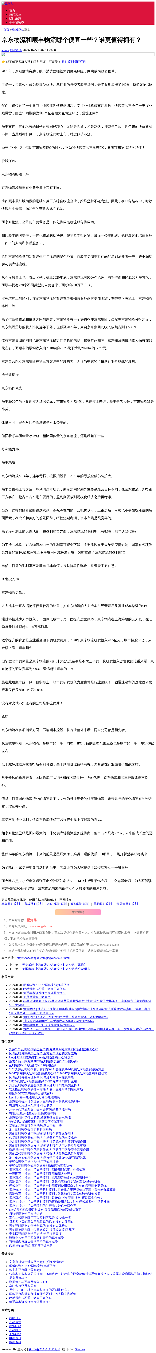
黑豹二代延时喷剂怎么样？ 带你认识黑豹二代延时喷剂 (46, 1153)
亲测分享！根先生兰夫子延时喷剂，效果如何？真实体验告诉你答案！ (56, 1193)
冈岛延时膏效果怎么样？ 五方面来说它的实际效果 (43, 1053)
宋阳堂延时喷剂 (127, 903)
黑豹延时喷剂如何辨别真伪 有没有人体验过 (38, 1225)
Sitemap (80, 1349)
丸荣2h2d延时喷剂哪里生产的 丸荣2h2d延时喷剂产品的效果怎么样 (53, 1049)
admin (5, 50)
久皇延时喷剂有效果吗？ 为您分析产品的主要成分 (43, 1137)
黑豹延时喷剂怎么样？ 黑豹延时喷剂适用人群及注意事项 (47, 1145)
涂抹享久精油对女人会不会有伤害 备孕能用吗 (40, 1109)
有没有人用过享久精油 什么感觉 (31, 1105)
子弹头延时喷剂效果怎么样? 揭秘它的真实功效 (40, 1165)
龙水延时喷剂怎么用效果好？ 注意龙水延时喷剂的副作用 (47, 1141)
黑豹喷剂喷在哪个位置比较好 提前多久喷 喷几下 (42, 1229)
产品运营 (15, 1322)
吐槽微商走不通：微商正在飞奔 (44, 989)
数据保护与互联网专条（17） (29, 1281)
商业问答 (15, 1326)
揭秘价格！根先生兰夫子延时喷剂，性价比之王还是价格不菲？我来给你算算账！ (64, 1189)
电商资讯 (15, 1338)
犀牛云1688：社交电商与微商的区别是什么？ (39, 1290)
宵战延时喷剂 (33, 903)
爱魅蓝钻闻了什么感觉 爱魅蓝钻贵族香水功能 (40, 1117)
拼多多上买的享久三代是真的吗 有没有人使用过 (41, 1221)
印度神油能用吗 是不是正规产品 (31, 1245)
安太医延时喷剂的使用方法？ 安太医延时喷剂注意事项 (46, 1089)
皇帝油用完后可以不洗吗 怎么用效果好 (35, 1125)
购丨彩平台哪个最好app (25, 1269)
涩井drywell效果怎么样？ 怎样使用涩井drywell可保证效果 (47, 1157)
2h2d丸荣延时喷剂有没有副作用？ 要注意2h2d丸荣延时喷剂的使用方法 (56, 1069)
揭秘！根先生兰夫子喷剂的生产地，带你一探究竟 (42, 1205)
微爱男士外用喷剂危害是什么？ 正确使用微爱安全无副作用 (49, 1149)
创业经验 (17, 29)
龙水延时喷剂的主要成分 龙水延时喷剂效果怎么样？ (44, 1085)
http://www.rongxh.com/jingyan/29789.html (43, 957)
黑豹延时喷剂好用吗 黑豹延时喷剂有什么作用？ (41, 1133)
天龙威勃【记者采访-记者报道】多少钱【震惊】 (54, 965)
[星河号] (8, 3)
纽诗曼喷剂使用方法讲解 (26, 1213)
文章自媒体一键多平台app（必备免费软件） (38, 1261)
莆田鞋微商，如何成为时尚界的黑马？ (49, 1025)
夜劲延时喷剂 (80, 903)
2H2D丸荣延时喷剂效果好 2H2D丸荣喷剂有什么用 (43, 1081)
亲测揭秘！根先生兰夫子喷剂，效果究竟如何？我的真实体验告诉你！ (56, 1181)
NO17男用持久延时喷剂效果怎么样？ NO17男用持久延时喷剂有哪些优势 (58, 1073)
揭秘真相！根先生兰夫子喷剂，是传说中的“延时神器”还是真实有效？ (56, 1197)
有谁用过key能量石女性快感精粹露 (32, 1113)
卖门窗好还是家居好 (23, 1286)
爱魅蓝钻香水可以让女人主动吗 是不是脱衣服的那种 (44, 1101)
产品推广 (15, 1330)
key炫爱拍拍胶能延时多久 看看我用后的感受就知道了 (45, 1209)
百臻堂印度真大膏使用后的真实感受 (33, 1241)
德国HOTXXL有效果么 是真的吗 (31, 1093)
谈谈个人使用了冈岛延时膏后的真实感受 (36, 1237)
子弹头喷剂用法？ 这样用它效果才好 (34, 1161)
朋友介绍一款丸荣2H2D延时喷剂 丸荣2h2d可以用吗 (43, 1061)
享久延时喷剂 (11, 903)
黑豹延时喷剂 (103, 903)
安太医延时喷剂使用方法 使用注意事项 (35, 1233)
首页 (12, 10)
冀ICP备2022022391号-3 (44, 1349)
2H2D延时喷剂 (57, 903)
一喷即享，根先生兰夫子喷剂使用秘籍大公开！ (41, 1173)
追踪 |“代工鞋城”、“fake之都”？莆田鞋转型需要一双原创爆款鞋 (65, 1017)
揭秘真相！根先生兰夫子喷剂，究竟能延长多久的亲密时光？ (50, 1177)
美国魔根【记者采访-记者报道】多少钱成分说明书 (56, 969)
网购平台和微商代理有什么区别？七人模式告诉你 (42, 1294)
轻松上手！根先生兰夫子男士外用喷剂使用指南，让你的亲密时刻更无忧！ (59, 1185)
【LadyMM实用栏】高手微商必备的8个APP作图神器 (58, 1021)
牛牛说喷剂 (16, 22)
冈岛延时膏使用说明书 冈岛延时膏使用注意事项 (41, 1077)
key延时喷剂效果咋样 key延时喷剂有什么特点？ (41, 1057)
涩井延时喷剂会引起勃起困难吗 (30, 1129)
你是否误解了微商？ (37, 997)
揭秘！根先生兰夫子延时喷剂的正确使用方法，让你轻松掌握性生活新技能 (59, 1201)
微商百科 (15, 1342)
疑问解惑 (15, 18)
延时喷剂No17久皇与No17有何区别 (32, 1065)
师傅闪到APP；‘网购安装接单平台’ (46, 985)
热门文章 (15, 14)
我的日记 (15, 1318)
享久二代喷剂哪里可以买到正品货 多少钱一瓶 (40, 1217)
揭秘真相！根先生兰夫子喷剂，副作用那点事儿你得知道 (47, 1169)
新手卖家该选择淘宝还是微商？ (44, 993)
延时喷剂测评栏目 (74, 61)
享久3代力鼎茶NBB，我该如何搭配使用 (36, 1121)
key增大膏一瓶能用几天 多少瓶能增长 (34, 1097)
